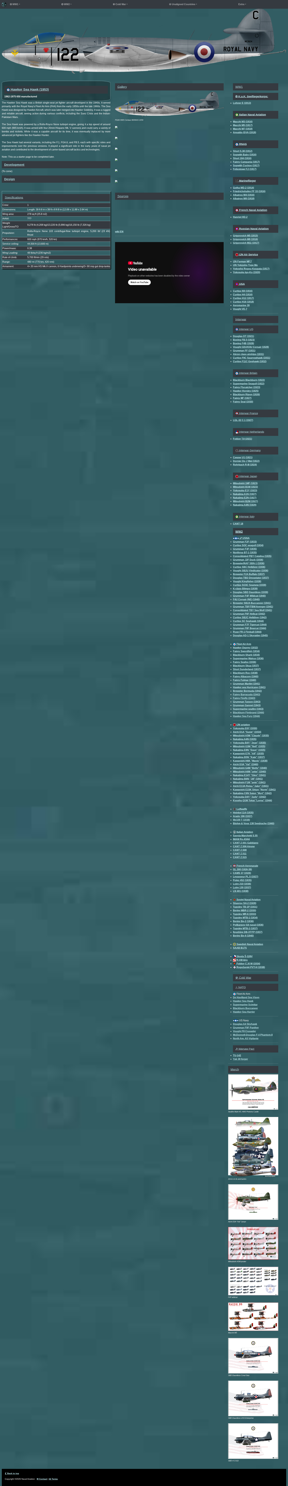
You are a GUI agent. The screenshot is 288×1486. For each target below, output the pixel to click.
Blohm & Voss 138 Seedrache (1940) (253, 823)
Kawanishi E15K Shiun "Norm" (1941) (254, 789)
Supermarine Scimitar (245, 1004)
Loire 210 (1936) (242, 884)
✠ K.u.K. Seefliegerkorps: (251, 96)
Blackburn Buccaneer (245, 1008)
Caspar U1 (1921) (242, 457)
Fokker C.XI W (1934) (248, 963)
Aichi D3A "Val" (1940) (245, 764)
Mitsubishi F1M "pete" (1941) (249, 782)
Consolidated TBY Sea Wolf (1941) (252, 610)
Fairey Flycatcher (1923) (246, 387)
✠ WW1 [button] (14, 4)
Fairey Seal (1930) (243, 401)
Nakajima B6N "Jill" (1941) (248, 779)
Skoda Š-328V (244, 956)
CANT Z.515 (240, 857)
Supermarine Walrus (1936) (248, 658)
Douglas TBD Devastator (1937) (251, 578)
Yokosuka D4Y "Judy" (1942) (249, 797)
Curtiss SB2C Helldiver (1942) (250, 617)
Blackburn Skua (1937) (246, 665)
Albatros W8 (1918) (243, 198)
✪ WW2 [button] (65, 4)
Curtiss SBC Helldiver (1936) (249, 567)
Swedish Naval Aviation (249, 944)
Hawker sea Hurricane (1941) (249, 687)
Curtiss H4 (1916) (242, 294)
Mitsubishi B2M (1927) (245, 501)
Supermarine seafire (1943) (248, 709)
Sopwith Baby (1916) (244, 154)
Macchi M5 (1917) (242, 125)
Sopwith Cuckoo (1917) (246, 165)
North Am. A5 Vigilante (245, 1038)
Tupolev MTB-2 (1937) (245, 928)
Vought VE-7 (240, 309)
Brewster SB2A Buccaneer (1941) (252, 603)
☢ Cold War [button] (119, 4)
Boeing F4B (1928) (243, 343)
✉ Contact (42, 1479)
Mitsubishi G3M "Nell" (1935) (249, 746)
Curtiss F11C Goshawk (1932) (249, 361)
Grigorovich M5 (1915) (245, 235)
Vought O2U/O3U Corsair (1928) (251, 347)
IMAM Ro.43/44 (241, 839)
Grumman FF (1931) (244, 350)
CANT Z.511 (239, 853)
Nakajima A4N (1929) (244, 505)
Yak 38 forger (240, 1059)
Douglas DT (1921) (243, 336)
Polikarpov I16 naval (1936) (248, 925)
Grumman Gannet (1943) (247, 705)
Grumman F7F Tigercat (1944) (250, 624)
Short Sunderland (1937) (247, 669)
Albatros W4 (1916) (243, 195)
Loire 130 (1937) (242, 887)
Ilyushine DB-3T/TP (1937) (247, 932)
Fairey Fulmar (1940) (244, 680)
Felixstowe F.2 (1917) (244, 169)
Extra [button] (241, 4)
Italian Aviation (244, 832)
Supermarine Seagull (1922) (248, 383)
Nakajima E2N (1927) (244, 497)
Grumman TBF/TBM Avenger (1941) (253, 606)
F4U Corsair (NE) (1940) (246, 599)
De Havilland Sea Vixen (246, 997)
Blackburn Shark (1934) (246, 655)
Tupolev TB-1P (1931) (245, 907)
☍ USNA (244, 538)
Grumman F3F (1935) (245, 549)
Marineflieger (247, 180)
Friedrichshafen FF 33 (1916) (249, 191)
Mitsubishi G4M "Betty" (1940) (250, 768)
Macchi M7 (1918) (242, 129)
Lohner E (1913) (242, 103)
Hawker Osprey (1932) (245, 647)
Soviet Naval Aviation (248, 899)
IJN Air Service (248, 254)
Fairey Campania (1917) (246, 162)
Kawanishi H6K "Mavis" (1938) (250, 761)
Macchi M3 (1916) (242, 121)
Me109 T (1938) (241, 820)
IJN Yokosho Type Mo (245, 265)
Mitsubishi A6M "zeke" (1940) (249, 771)
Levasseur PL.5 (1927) (245, 876)
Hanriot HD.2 (240, 217)
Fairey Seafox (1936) (244, 662)
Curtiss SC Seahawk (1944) (248, 621)
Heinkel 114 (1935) (243, 812)
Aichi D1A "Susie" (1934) (247, 732)
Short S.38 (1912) (242, 151)
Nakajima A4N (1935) (244, 739)
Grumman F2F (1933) (245, 541)
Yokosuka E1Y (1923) (245, 490)
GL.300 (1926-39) (242, 869)
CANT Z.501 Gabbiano (245, 843)
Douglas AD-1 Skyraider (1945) (250, 635)
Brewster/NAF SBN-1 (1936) (248, 563)
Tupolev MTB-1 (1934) (245, 917)
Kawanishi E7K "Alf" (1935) (248, 753)
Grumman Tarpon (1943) (246, 701)
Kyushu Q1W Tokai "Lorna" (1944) (252, 800)
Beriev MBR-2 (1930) (244, 910)
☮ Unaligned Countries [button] (182, 4)
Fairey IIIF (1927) (242, 398)
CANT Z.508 (240, 850)
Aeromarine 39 (241, 305)
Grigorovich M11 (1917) (246, 243)
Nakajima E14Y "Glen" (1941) (249, 775)
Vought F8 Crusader (244, 1031)
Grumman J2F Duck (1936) (248, 559)
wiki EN (119, 231)
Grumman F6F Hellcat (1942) (249, 614)
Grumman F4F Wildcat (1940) (249, 596)
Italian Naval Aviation (252, 114)
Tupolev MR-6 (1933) (244, 914)
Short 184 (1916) (242, 158)
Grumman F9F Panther (246, 1027)
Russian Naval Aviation (253, 228)
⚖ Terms (53, 1479)
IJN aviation (243, 724)
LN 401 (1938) (240, 891)
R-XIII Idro (242, 960)
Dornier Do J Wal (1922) (246, 461)
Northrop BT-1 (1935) (245, 552)
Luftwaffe (241, 809)
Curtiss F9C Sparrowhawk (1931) (251, 358)
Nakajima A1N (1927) (244, 494)
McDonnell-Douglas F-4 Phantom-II (253, 1035)
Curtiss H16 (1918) (243, 302)
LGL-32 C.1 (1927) (243, 420)
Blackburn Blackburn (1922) (249, 380)
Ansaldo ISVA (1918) (244, 132)
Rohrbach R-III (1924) (245, 464)
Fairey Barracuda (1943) (246, 694)
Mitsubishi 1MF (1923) (245, 483)
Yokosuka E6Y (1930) (245, 728)
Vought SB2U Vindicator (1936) (250, 570)
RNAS (242, 144)
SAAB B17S (240, 948)
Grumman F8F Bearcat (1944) (249, 628)
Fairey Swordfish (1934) (246, 651)
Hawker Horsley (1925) (245, 391)
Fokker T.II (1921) (242, 439)
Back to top (12, 1473)
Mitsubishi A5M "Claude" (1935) (251, 735)
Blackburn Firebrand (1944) (248, 712)
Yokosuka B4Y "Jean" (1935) (249, 742)
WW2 (239, 531)
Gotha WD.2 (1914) (243, 187)
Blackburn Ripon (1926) (246, 394)
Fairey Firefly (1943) (244, 698)
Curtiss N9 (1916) (242, 291)
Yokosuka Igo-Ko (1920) (246, 272)
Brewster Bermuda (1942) (247, 691)
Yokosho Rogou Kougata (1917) (251, 268)
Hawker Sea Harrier (244, 1012)
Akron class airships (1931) (248, 354)
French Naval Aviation (252, 210)
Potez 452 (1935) (242, 880)
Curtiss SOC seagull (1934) (248, 545)
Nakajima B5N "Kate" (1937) (249, 757)
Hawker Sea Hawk (243, 1001)
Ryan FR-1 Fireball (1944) (247, 632)
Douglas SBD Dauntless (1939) (250, 592)
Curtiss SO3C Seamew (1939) (249, 585)
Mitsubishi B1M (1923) (245, 487)
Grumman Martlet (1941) (246, 683)
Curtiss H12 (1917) (243, 298)
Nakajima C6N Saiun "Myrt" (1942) (252, 793)
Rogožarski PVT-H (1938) (250, 967)
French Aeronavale (247, 866)
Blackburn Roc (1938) (245, 673)
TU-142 (237, 1055)
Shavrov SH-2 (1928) (244, 903)
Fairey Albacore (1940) (245, 676)
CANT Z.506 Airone (244, 846)
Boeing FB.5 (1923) (244, 340)
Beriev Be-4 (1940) (243, 935)
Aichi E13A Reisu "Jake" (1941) (250, 786)
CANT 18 (238, 523)
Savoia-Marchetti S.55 (245, 835)
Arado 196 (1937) (242, 816)
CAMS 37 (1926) (242, 873)
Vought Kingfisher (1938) (247, 581)
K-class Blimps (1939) (245, 588)
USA (241, 283)
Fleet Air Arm (243, 644)
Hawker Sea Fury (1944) (246, 716)
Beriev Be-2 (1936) (243, 921)
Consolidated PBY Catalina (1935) (252, 556)
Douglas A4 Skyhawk (245, 1024)
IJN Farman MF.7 (242, 261)
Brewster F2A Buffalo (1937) (249, 574)
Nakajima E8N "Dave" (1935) (249, 750)
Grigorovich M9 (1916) (245, 239)
